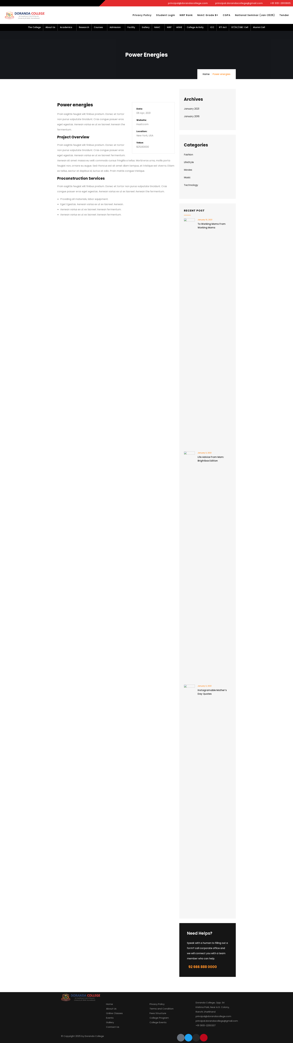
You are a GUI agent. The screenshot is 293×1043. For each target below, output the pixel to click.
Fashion (188, 154)
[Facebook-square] (181, 1037)
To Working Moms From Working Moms (212, 225)
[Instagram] (196, 1037)
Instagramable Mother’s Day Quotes (212, 692)
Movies (188, 170)
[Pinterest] (204, 1037)
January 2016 (191, 116)
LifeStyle (189, 162)
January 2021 (191, 108)
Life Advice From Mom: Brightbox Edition (211, 458)
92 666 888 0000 (202, 967)
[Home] (25, 15)
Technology (191, 185)
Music (187, 177)
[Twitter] (188, 1037)
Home (206, 74)
